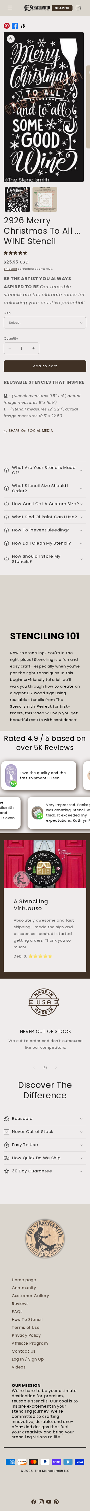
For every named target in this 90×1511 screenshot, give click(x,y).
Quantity (11, 338)
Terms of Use (26, 1327)
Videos (19, 1367)
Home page (24, 1280)
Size (7, 313)
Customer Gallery (30, 1296)
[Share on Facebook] (15, 27)
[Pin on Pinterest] (7, 27)
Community (24, 1288)
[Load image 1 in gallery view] (17, 199)
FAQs (17, 1311)
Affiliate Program (30, 1343)
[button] (10, 7)
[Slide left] (34, 1067)
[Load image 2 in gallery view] (45, 199)
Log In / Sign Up (28, 1359)
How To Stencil (27, 1319)
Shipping (10, 269)
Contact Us (24, 1351)
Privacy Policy (26, 1335)
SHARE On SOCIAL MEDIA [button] (31, 430)
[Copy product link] (23, 27)
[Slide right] (56, 1067)
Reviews (20, 1304)
